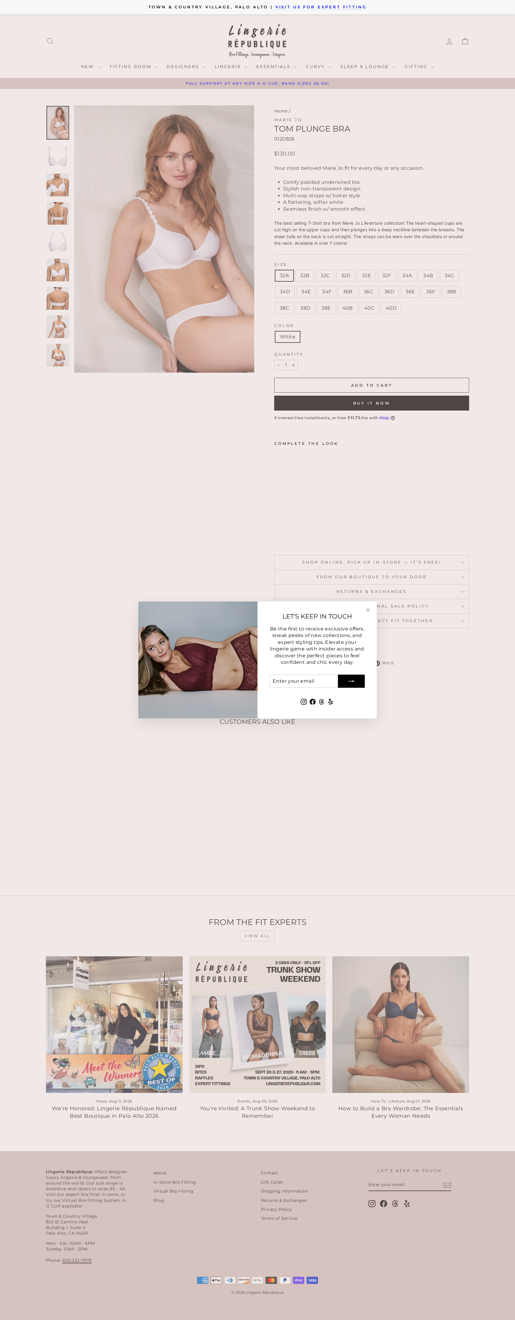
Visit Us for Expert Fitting (321, 7)
